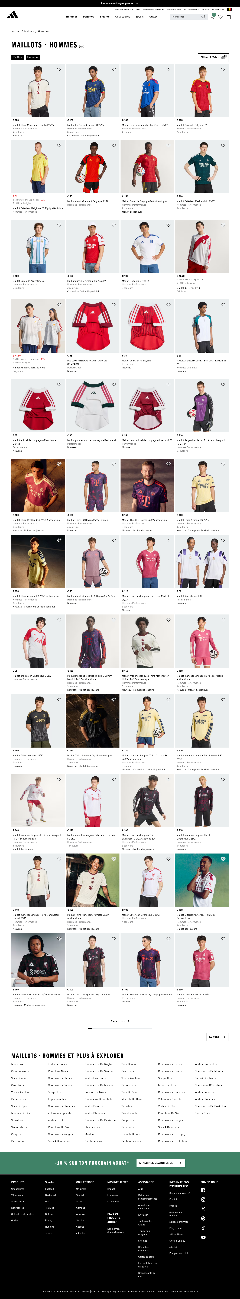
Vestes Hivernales (95, 1078)
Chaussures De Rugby (98, 1064)
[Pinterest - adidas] (214, 1219)
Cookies (95, 1291)
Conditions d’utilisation (169, 1291)
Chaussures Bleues (60, 1078)
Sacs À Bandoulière (60, 1141)
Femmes (88, 16)
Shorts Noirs (92, 1127)
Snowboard (18, 1120)
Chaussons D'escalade (98, 1099)
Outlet (153, 16)
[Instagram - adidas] (214, 1200)
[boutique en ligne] (12, 15)
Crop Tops (17, 1085)
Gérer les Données (80, 1291)
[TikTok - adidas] (214, 1228)
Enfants (105, 16)
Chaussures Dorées (60, 1085)
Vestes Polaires (94, 1106)
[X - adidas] (214, 1209)
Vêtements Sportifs (59, 1113)
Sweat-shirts (19, 1127)
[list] (104, 57)
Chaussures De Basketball (101, 1120)
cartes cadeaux (174, 10)
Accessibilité (191, 1291)
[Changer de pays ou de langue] (229, 10)
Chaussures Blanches (61, 1106)
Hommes (71, 16)
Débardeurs (18, 1099)
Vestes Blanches (95, 1113)
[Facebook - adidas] (214, 1190)
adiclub (205, 10)
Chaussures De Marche (99, 1085)
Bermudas (17, 1141)
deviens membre (191, 10)
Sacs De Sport (19, 1106)
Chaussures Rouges (60, 1134)
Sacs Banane (19, 1078)
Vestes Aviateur (20, 1092)
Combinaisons (20, 1071)
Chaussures (122, 16)
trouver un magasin (124, 10)
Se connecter (218, 10)
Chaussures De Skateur (99, 1071)
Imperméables (57, 1099)
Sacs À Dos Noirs (95, 1092)
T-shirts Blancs (57, 1064)
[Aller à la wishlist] (220, 17)
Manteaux (17, 1064)
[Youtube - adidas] (214, 1238)
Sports (140, 16)
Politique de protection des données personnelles (128, 1291)
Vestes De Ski (56, 1120)
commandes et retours (153, 10)
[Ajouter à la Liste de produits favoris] (59, 70)
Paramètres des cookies (56, 1291)
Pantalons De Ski (58, 1127)
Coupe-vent (18, 1134)
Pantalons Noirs (58, 1071)
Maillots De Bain (21, 1113)
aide (138, 10)
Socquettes (54, 1092)
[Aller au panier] (229, 17)
